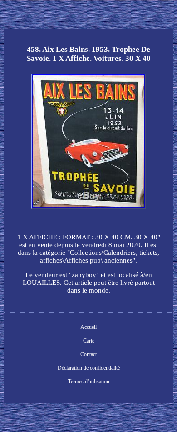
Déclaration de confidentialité (89, 368)
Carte (88, 341)
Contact (88, 354)
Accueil (88, 327)
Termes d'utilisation (88, 381)
